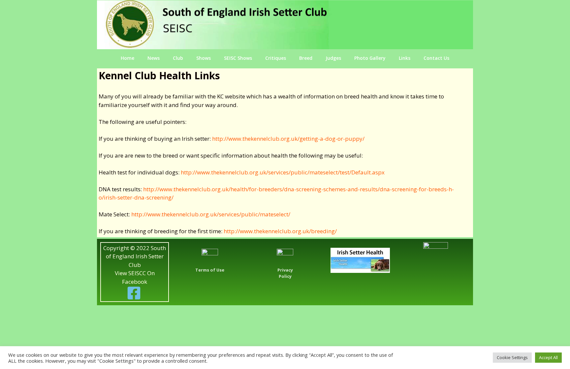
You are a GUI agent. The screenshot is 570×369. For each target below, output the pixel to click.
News (153, 58)
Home (127, 58)
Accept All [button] (548, 357)
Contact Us (436, 58)
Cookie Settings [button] (512, 357)
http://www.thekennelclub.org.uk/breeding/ (280, 231)
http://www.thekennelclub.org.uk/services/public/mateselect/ (210, 214)
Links (404, 58)
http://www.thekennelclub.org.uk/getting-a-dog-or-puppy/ (288, 138)
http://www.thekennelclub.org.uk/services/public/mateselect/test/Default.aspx (283, 172)
